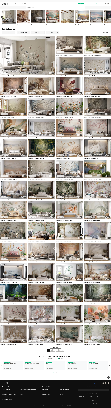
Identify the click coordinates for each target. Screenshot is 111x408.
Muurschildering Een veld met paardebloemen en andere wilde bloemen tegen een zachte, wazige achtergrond (92, 158)
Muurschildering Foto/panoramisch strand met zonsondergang (92, 179)
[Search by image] (81, 7)
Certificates (22, 391)
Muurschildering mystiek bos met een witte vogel (8, 96)
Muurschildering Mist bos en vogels (8, 282)
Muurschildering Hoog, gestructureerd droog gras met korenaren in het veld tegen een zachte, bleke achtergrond (64, 158)
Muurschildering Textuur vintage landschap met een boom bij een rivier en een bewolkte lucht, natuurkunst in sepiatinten (64, 55)
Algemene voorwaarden (47, 394)
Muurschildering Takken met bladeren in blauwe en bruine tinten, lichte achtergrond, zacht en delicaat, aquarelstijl (64, 179)
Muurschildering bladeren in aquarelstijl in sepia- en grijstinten (64, 220)
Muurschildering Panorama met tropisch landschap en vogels (64, 199)
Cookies (61, 391)
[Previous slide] (2, 17)
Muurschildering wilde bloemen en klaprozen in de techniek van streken (8, 261)
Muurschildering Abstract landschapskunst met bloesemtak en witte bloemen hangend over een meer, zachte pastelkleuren (64, 261)
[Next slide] (109, 17)
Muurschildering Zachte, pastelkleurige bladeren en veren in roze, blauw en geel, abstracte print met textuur (92, 241)
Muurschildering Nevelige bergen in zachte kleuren (8, 179)
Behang (22, 394)
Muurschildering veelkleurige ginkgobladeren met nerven (92, 323)
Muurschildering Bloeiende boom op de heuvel (36, 241)
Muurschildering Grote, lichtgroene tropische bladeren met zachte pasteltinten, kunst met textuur (92, 220)
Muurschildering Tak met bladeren (64, 282)
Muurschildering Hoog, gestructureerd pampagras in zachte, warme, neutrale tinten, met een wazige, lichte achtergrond (36, 261)
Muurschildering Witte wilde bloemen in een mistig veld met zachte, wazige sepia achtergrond (8, 117)
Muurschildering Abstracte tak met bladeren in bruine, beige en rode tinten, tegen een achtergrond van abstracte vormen (64, 96)
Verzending (4, 396)
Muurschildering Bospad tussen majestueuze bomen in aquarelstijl (92, 55)
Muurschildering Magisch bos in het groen (64, 303)
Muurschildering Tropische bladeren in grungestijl (92, 117)
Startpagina (48, 375)
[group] (23, 18)
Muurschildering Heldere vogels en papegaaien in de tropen (92, 199)
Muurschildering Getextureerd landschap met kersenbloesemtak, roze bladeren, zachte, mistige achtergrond (92, 137)
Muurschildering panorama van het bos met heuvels (64, 344)
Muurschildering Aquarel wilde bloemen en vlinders (64, 117)
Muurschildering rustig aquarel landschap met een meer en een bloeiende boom (64, 137)
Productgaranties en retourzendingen (28, 389)
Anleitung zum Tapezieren (7, 399)
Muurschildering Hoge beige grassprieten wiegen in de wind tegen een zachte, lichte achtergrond (8, 199)
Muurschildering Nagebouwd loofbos (92, 344)
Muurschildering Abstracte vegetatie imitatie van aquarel (64, 323)
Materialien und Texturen (7, 391)
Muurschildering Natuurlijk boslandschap (8, 303)
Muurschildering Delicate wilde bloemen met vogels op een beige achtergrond (8, 75)
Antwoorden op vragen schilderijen (9, 394)
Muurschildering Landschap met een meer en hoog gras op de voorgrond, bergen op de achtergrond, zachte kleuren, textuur (92, 282)
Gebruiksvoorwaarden (64, 389)
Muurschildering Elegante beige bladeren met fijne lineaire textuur (36, 96)
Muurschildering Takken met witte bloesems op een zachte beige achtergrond (92, 96)
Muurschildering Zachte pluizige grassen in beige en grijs (92, 261)
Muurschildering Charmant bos (35, 137)
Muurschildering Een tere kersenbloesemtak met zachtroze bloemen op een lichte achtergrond (8, 323)
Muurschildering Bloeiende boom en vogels (92, 75)
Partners (61, 394)
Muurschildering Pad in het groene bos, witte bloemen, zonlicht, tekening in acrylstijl (36, 158)
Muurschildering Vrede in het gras (36, 220)
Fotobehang (54, 375)
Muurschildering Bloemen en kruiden (8, 241)
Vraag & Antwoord (6, 389)
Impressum (44, 391)
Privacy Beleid (45, 389)
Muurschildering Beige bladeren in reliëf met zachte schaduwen (36, 179)
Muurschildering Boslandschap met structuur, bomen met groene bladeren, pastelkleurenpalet (92, 303)
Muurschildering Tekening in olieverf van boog (64, 241)
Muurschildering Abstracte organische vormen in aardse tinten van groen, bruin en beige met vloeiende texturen (8, 137)
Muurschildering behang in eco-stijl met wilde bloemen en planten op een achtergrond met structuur (64, 75)
